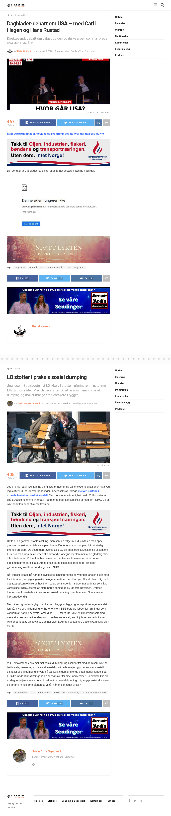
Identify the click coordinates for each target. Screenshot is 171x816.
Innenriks (120, 23)
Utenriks (120, 29)
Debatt (18, 369)
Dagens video (21, 15)
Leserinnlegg (122, 49)
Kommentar (121, 42)
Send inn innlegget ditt (73, 801)
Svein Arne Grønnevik (28, 403)
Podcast (120, 55)
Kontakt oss (96, 801)
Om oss (111, 801)
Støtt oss (52, 801)
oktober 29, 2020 (54, 403)
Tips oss (38, 801)
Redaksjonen (24, 51)
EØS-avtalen (21, 692)
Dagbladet (20, 267)
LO (33, 692)
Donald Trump (36, 267)
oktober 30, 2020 (44, 51)
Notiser (119, 17)
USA (68, 267)
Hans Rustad (55, 267)
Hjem (9, 15)
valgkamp (79, 267)
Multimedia (121, 36)
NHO (56, 692)
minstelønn (44, 692)
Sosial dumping (71, 692)
